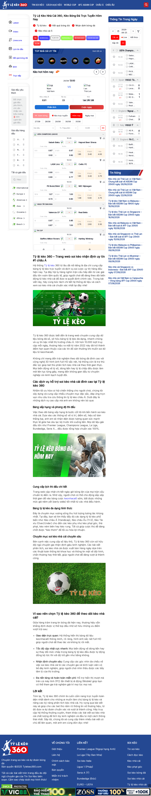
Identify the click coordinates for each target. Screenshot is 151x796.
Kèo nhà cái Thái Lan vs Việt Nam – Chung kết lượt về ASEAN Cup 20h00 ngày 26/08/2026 (125, 181)
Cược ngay (87, 107)
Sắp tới (115, 43)
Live (125, 37)
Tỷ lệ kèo (49, 265)
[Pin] (23, 139)
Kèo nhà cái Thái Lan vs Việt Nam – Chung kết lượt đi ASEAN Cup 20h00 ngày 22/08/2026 (125, 192)
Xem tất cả (97, 51)
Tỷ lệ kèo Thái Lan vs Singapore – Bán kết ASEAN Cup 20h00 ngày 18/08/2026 (125, 214)
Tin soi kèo (38, 5)
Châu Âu (110, 5)
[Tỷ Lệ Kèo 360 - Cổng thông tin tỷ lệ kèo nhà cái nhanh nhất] (14, 4)
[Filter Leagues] (138, 31)
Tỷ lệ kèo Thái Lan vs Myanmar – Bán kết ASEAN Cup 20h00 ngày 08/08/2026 (124, 258)
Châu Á (100, 5)
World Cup (70, 5)
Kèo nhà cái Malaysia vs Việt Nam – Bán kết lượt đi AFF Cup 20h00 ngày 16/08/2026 (125, 225)
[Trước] (96, 71)
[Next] (100, 61)
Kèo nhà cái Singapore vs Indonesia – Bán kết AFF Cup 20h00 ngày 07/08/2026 (125, 270)
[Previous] (37, 61)
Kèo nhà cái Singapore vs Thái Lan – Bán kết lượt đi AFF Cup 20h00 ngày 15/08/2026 (125, 236)
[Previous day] (113, 31)
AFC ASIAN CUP (86, 5)
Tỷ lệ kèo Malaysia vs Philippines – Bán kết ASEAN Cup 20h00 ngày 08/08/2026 (125, 247)
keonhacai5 (70, 498)
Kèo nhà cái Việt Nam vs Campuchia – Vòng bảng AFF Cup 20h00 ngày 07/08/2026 (125, 281)
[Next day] (133, 31)
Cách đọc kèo (54, 5)
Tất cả (115, 37)
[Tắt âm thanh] (103, 127)
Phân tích (51, 107)
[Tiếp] (103, 71)
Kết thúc (134, 37)
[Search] (146, 4)
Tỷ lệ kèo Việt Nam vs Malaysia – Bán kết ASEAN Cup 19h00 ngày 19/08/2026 (124, 203)
